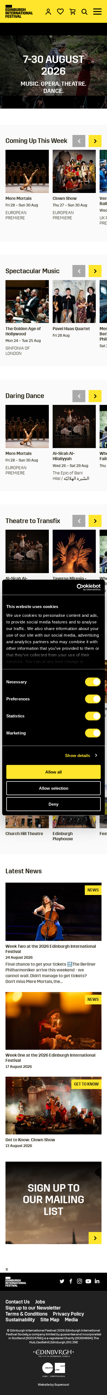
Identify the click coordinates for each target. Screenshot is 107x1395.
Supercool (61, 1384)
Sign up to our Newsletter (33, 1308)
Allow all (53, 772)
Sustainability (20, 1320)
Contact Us (17, 1302)
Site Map (49, 1320)
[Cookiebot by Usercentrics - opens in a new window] (77, 587)
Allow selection (53, 788)
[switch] (93, 699)
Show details (77, 755)
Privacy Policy (68, 1314)
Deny (53, 804)
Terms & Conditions (26, 1314)
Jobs (40, 1302)
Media (71, 1320)
